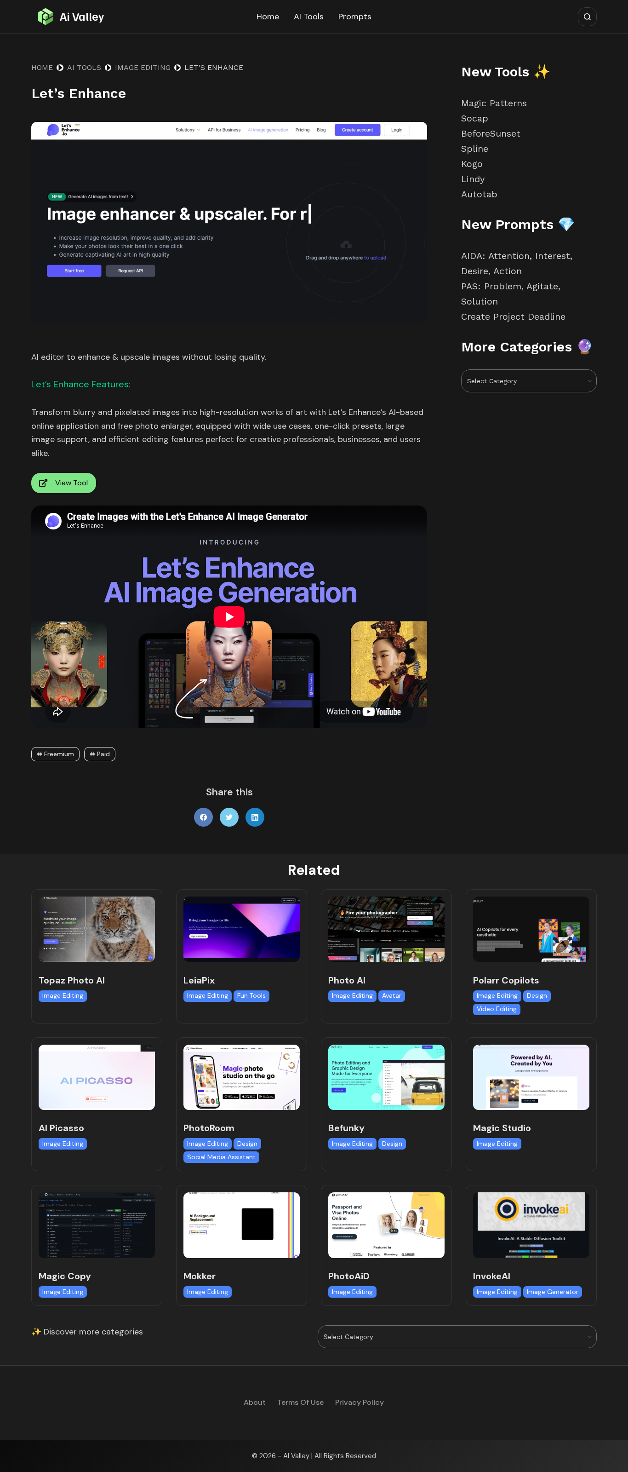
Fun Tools (251, 995)
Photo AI (346, 980)
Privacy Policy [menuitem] (359, 1402)
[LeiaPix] (241, 929)
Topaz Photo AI (72, 980)
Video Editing (497, 1009)
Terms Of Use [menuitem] (300, 1402)
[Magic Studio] (531, 1077)
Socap (474, 118)
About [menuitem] (255, 1402)
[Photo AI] (386, 929)
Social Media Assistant (221, 1157)
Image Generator (552, 1292)
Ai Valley (82, 16)
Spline (474, 148)
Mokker (199, 1276)
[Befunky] (386, 1077)
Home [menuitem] (268, 16)
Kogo (472, 163)
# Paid (100, 754)
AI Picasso (61, 1128)
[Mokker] (241, 1225)
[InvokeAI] (531, 1225)
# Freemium (55, 754)
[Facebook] (203, 817)
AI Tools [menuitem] (309, 16)
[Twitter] (229, 817)
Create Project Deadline (513, 316)
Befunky (346, 1128)
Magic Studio (502, 1128)
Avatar (391, 995)
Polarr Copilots (506, 980)
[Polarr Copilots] (531, 929)
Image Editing (62, 995)
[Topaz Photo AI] (97, 929)
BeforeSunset (490, 133)
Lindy (474, 178)
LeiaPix (199, 980)
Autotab (479, 194)
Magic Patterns (494, 103)
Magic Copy (65, 1276)
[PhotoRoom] (241, 1077)
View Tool (71, 483)
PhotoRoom (208, 1128)
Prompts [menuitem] (354, 16)
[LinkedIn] (254, 817)
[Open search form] (587, 16)
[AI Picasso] (97, 1077)
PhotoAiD (349, 1276)
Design (537, 995)
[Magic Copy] (97, 1225)
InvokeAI (491, 1276)
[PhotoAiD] (386, 1225)
